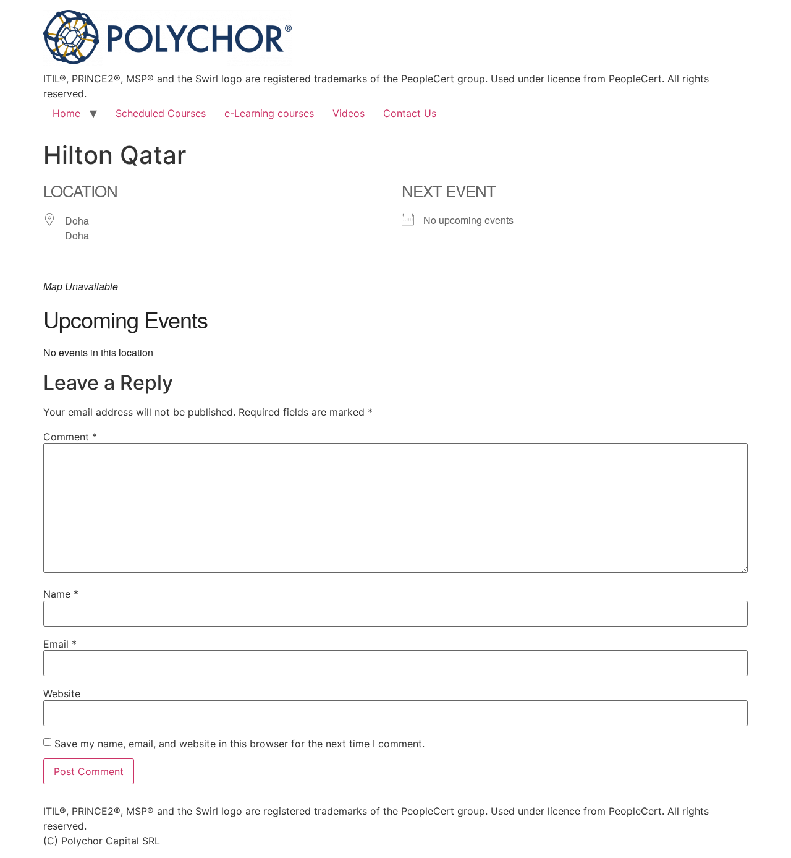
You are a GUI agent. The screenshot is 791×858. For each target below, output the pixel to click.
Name (60, 594)
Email (60, 644)
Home (66, 113)
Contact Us (409, 113)
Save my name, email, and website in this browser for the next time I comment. (239, 744)
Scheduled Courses (161, 113)
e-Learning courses (269, 113)
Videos (348, 113)
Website (61, 693)
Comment (70, 437)
